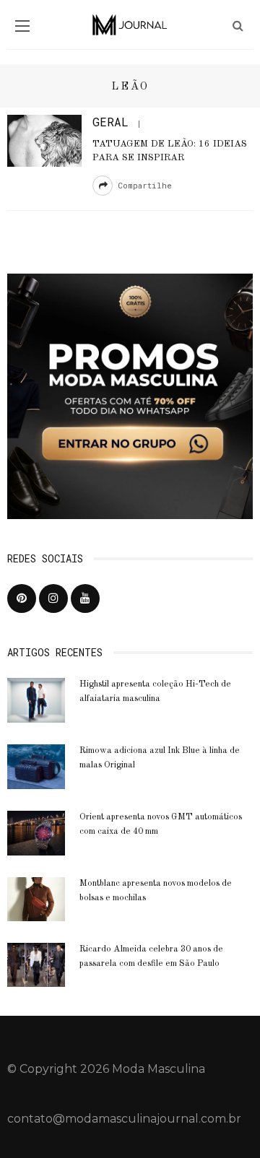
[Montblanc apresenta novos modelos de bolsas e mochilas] (36, 898)
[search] (238, 25)
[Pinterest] (21, 598)
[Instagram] (53, 598)
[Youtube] (85, 598)
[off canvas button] (22, 26)
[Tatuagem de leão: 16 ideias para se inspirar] (44, 140)
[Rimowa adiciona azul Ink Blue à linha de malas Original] (36, 765)
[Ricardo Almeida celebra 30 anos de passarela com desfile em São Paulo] (36, 964)
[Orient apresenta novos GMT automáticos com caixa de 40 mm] (36, 832)
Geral (110, 121)
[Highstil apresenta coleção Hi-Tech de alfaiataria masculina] (36, 699)
